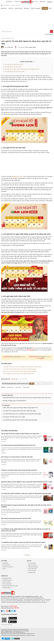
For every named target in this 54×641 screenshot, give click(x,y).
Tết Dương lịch (26, 387)
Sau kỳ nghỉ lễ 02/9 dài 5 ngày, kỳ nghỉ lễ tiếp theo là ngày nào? (20, 433)
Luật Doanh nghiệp (15, 635)
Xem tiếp (27, 555)
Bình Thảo (10, 47)
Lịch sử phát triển (6, 564)
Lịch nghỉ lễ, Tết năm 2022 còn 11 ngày (14, 417)
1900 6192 (7, 356)
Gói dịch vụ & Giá (34, 1)
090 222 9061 (33, 356)
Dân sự (51, 8)
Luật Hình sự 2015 (30, 635)
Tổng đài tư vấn (31, 572)
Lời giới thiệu (5, 563)
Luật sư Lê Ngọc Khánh (30, 47)
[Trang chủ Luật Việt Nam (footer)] (27, 593)
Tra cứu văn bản (32, 563)
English (43, 1)
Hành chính (3, 8)
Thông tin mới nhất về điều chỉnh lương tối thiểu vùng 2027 (19, 470)
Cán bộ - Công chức (36, 8)
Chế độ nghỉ (18, 387)
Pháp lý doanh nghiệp (33, 566)
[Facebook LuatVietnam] (2, 611)
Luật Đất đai (22, 635)
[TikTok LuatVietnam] (9, 611)
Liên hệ (4, 568)
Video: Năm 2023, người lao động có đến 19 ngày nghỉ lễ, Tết (20, 407)
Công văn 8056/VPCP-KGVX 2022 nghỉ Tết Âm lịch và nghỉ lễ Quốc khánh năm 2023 (27, 397)
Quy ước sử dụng (6, 582)
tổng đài (23, 356)
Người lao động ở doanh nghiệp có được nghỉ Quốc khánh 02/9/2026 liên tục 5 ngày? (27, 482)
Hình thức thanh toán (7, 580)
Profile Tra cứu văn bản (7, 566)
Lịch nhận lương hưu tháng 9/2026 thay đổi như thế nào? (18, 445)
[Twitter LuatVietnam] (12, 611)
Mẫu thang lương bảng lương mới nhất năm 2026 (16, 518)
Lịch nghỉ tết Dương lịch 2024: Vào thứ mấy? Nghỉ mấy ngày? (20, 420)
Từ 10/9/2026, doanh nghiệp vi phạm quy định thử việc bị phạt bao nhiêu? (23, 542)
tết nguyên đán (10, 387)
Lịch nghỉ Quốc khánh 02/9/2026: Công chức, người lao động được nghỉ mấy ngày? (26, 493)
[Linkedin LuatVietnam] (14, 611)
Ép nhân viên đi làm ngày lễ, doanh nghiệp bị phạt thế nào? (20, 371)
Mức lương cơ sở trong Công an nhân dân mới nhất (17, 457)
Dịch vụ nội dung (32, 570)
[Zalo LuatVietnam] (4, 611)
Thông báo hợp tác (6, 587)
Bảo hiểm (26, 8)
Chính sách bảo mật (6, 583)
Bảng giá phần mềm (6, 578)
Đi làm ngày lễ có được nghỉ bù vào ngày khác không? (18, 373)
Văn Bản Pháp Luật (5, 635)
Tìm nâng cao (49, 34)
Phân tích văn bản (32, 564)
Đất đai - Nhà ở (18, 8)
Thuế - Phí (10, 8)
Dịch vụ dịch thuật (32, 568)
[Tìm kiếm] (51, 31)
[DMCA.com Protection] (15, 639)
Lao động (45, 8)
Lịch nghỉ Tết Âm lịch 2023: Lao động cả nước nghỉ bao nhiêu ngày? (22, 366)
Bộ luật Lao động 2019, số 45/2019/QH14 (14, 400)
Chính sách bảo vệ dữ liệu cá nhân (10, 585)
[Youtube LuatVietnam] (7, 611)
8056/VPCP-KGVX (18, 176)
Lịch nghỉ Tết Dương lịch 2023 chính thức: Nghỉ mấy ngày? (19, 369)
